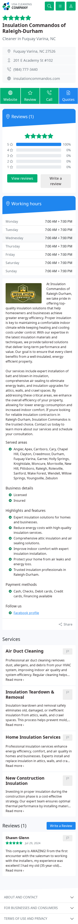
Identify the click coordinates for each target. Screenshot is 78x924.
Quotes (68, 99)
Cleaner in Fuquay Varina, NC (29, 38)
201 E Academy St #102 (33, 60)
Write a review (56, 181)
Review (30, 99)
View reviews (22, 178)
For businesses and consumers (31, 908)
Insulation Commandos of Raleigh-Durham (34, 28)
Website (10, 99)
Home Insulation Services (33, 737)
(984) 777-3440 (25, 69)
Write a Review (61, 826)
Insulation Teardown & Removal (30, 694)
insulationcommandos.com (36, 78)
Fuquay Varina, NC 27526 (34, 51)
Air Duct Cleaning (25, 651)
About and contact (21, 897)
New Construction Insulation (25, 780)
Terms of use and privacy (25, 918)
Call (49, 99)
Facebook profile (26, 613)
